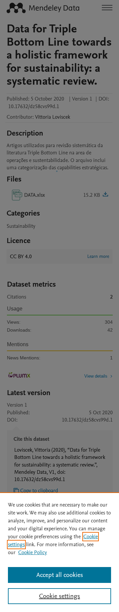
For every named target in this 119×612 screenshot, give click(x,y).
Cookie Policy (32, 552)
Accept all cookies (59, 575)
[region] (59, 552)
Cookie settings (59, 596)
